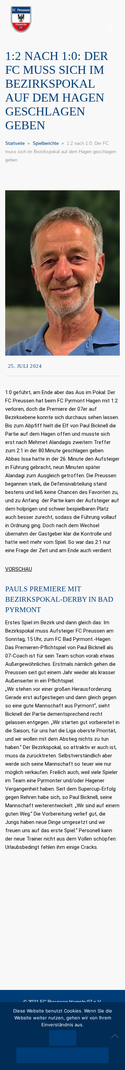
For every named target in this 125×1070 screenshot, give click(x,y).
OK (63, 1038)
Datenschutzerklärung (62, 1056)
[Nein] (116, 1036)
